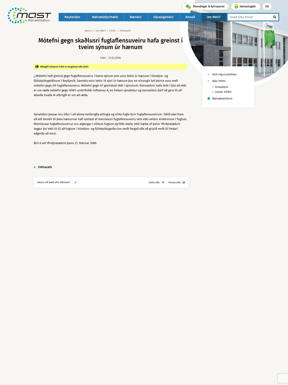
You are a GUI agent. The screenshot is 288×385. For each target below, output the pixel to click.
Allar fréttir (219, 81)
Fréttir (112, 30)
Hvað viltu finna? (241, 17)
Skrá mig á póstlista (224, 74)
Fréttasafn (125, 30)
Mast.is (88, 30)
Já (75, 182)
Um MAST (101, 30)
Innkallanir (221, 87)
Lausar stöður (223, 91)
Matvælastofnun (222, 98)
